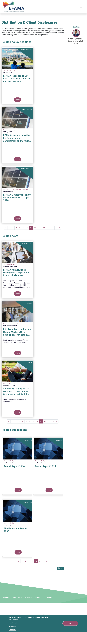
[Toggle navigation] (81, 7)
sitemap (28, 597)
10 (35, 228)
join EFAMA (17, 597)
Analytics (12, 626)
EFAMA (14, 7)
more (17, 100)
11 (40, 228)
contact (6, 597)
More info (12, 630)
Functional (13, 623)
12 (44, 228)
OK (70, 623)
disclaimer (39, 597)
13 (49, 228)
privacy (50, 597)
